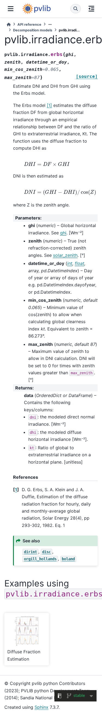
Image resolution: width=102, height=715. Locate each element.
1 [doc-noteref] (49, 105)
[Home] (9, 24)
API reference (29, 24)
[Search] (75, 8)
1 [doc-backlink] (16, 489)
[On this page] (91, 8)
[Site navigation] (10, 8)
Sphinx (41, 707)
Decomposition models (32, 30)
